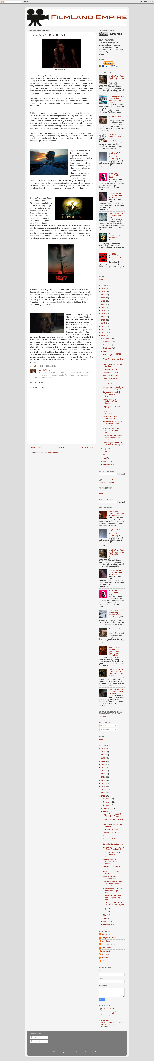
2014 (103, 326)
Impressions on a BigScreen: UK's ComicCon (110, 401)
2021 (103, 304)
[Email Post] (41, 366)
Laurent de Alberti (108, 944)
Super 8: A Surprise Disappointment (110, 417)
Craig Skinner (106, 934)
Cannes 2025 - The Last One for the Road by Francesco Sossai (116, 672)
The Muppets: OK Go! (111, 372)
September (107, 348)
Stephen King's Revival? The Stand (112, 407)
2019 (103, 310)
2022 (103, 301)
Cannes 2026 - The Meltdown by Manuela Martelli (116, 612)
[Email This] (46, 366)
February (107, 464)
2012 (103, 333)
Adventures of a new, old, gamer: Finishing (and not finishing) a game (110, 1013)
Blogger (97, 1052)
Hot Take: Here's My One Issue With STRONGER (112, 1023)
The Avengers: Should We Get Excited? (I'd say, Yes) (114, 443)
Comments (106, 730)
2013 (103, 329)
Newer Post (35, 447)
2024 (103, 295)
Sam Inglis (105, 954)
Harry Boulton (106, 941)
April (105, 458)
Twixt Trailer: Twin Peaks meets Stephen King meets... (112, 437)
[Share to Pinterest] (55, 366)
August (106, 351)
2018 (103, 314)
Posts (104, 726)
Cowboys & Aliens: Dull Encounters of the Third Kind (112, 394)
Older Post (87, 447)
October (106, 345)
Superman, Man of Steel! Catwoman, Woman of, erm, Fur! (112, 423)
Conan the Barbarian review (113, 384)
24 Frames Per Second (110, 1009)
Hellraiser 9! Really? (110, 369)
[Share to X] (50, 366)
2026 (103, 288)
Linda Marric (106, 948)
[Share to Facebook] (52, 366)
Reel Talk (105, 1020)
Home (62, 447)
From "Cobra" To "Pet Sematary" (111, 412)
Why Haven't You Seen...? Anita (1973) (115, 175)
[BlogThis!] (48, 366)
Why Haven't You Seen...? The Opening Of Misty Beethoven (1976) (115, 156)
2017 (103, 317)
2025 (103, 291)
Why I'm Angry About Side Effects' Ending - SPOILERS (116, 78)
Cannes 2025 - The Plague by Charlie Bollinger (116, 215)
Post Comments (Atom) (49, 452)
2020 (103, 307)
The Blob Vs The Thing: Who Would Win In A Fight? (116, 195)
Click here (102, 716)
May (105, 455)
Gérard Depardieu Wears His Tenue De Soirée (116, 136)
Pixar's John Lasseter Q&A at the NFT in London (116, 513)
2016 (103, 320)
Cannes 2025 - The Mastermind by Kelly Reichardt (116, 691)
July (105, 449)
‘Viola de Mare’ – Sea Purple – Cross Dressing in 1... (113, 388)
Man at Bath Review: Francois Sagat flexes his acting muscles (116, 99)
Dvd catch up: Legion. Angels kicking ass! (114, 236)
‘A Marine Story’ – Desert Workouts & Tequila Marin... (112, 430)
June (105, 452)
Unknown (104, 957)
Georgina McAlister (108, 938)
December (107, 339)
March (106, 461)
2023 (103, 298)
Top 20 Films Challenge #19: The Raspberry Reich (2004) (116, 257)
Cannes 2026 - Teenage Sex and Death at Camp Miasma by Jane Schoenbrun (115, 651)
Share (101, 493)
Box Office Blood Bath (111, 376)
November (107, 342)
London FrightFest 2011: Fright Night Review (112, 355)
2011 (103, 336)
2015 (103, 323)
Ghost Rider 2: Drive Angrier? (110, 380)
